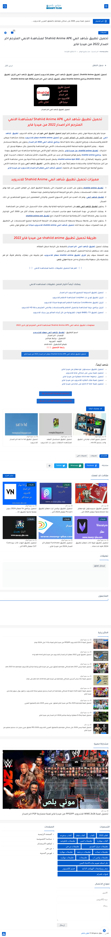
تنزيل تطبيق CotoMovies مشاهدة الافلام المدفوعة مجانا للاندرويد (74, 303)
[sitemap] (4, 934)
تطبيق (100, 188)
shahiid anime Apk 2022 (69, 160)
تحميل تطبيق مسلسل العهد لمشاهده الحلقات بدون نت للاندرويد (56, 441)
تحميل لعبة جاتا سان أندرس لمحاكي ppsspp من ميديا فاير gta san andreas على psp (59, 679)
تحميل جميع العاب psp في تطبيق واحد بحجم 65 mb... (91, 441)
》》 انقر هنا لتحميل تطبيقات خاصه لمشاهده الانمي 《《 (55, 268)
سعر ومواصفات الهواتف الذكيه (95, 868)
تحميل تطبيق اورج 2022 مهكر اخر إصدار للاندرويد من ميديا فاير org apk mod (61, 655)
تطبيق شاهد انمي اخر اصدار (81, 247)
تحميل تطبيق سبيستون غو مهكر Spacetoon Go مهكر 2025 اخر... (93, 510)
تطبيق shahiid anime (38, 216)
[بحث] (5, 6)
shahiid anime (88, 155)
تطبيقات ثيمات (101, 852)
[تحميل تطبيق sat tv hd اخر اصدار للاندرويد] (21, 424)
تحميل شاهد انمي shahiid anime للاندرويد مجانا (51, 225)
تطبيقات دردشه (84, 852)
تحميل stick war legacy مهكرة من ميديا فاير (83, 377)
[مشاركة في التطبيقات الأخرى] (49, 465)
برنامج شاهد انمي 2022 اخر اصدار (44, 142)
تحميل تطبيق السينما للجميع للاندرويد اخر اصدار (82, 293)
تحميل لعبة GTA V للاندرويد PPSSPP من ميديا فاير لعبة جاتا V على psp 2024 (62, 643)
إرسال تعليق (99, 566)
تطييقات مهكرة (67, 857)
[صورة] (100, 644)
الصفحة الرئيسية (45, 834)
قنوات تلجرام (102, 874)
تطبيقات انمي (82, 456)
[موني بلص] (55, 6)
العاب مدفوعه (66, 835)
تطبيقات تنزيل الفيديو (99, 846)
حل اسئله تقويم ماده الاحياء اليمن (93, 863)
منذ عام (103, 506)
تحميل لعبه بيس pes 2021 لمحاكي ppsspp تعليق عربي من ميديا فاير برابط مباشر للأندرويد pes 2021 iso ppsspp (48, 667)
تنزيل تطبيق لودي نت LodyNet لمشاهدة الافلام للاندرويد (78, 298)
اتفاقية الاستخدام (44, 843)
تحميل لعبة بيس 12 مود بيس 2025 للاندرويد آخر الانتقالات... (64, 21)
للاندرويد (29, 138)
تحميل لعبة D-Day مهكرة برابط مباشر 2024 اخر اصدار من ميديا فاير (65, 715)
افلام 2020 (103, 835)
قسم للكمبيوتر (68, 868)
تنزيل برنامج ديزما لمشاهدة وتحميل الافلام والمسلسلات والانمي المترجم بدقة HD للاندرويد (63, 308)
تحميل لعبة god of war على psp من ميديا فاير (83, 384)
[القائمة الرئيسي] (106, 6)
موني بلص (85, 933)
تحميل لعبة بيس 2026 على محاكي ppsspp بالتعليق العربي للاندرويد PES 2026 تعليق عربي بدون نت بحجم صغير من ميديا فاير (47, 729)
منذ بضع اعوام (99, 436)
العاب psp (80, 835)
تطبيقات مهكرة (66, 852)
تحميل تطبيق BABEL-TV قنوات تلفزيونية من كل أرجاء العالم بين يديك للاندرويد (68, 313)
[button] (92, 465)
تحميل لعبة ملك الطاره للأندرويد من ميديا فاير (83, 380)
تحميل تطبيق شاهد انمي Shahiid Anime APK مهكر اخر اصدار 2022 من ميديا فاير (55, 354)
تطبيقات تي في (72, 846)
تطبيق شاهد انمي (95, 197)
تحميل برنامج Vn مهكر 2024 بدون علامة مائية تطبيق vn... (21, 510)
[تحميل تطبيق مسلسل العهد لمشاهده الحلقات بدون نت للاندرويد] (55, 424)
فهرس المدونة (46, 853)
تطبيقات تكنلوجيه (67, 841)
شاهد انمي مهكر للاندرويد (45, 333)
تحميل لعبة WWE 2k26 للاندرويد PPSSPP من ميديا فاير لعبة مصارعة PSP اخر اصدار (65, 814)
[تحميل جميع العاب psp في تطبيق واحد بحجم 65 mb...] (89, 424)
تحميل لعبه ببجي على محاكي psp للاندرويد (85, 373)
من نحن (48, 848)
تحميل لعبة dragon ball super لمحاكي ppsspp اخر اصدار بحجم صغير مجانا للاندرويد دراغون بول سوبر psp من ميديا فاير (49, 692)
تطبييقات (83, 857)
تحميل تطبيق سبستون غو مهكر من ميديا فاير (83, 370)
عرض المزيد (9, 476)
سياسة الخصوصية (44, 839)
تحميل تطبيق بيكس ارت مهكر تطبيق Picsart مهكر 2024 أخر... (55, 510)
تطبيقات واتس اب (100, 857)
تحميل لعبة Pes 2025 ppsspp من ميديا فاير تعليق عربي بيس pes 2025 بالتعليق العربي (58, 703)
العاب (92, 835)
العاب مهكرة (102, 841)
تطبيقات (103, 33)
